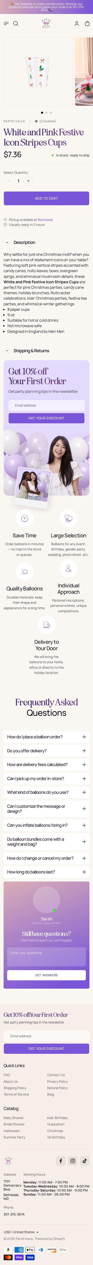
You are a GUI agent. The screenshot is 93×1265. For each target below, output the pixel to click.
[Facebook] (61, 1161)
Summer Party (14, 1137)
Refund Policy (57, 1088)
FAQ (7, 1075)
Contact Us (56, 1075)
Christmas (55, 1130)
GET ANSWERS (46, 975)
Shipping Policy (15, 1088)
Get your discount (46, 1048)
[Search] (15, 23)
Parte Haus (24, 1238)
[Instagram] (73, 1161)
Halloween (12, 1130)
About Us (11, 1081)
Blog (50, 1094)
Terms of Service (16, 1094)
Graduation (55, 1124)
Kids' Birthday (57, 1117)
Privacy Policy (57, 1081)
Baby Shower (14, 1117)
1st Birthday (56, 1137)
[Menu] (6, 23)
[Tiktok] (84, 1161)
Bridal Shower (14, 1124)
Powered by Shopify (50, 1238)
